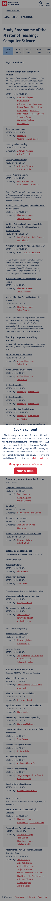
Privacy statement (40, 458)
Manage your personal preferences (25, 464)
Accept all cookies (26, 470)
